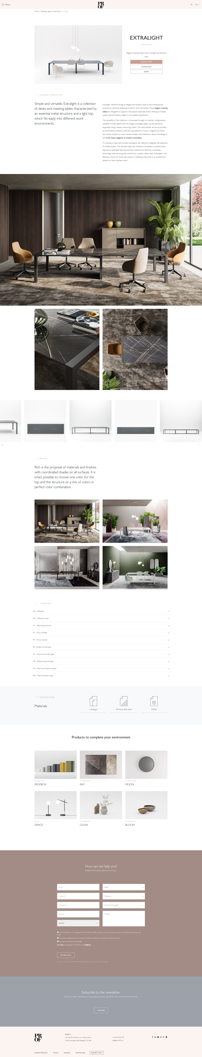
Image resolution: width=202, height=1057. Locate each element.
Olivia (84, 824)
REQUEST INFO (96, 1053)
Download (146, 67)
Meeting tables (46, 11)
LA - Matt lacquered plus (42, 625)
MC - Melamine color (41, 618)
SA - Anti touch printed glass (43, 654)
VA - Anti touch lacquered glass (44, 668)
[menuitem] (197, 4)
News (146, 72)
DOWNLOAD (80, 1053)
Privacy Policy (89, 961)
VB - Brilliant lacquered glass (43, 661)
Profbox (41, 784)
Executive (56, 11)
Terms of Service (99, 961)
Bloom (130, 824)
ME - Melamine (38, 611)
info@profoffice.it (118, 1040)
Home (37, 11)
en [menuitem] (196, 4)
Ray (82, 784)
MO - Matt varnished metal (43, 675)
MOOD (55, 1053)
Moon (129, 784)
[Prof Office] (101, 4)
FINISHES (67, 1053)
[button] (2, 445)
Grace (39, 824)
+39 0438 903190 (118, 1037)
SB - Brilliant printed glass (42, 647)
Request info (146, 62)
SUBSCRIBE (101, 1010)
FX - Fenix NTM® (40, 632)
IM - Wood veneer (40, 640)
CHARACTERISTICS (40, 1053)
